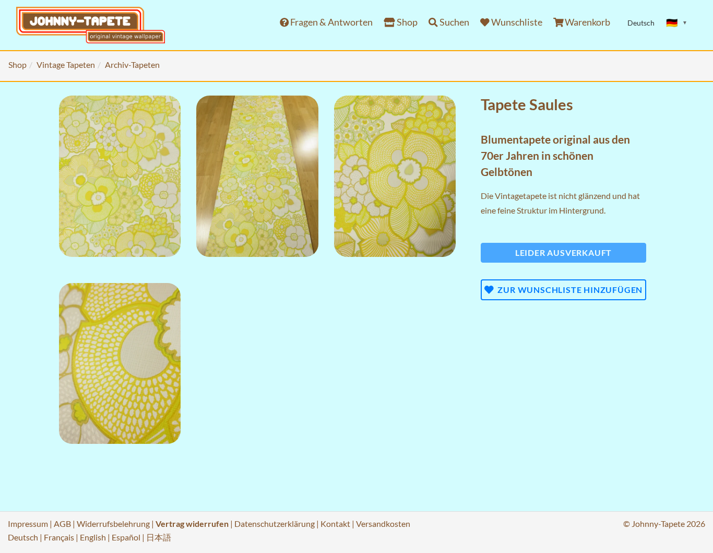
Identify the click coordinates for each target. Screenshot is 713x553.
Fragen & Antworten (331, 22)
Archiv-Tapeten (132, 64)
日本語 (158, 537)
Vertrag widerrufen (192, 523)
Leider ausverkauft (563, 252)
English (93, 537)
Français (59, 537)
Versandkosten (383, 523)
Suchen (453, 22)
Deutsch (23, 537)
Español (126, 537)
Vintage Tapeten (66, 64)
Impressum (28, 523)
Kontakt (335, 523)
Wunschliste (516, 22)
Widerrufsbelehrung (113, 523)
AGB (62, 523)
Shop (406, 22)
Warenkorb (586, 22)
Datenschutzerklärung (274, 523)
